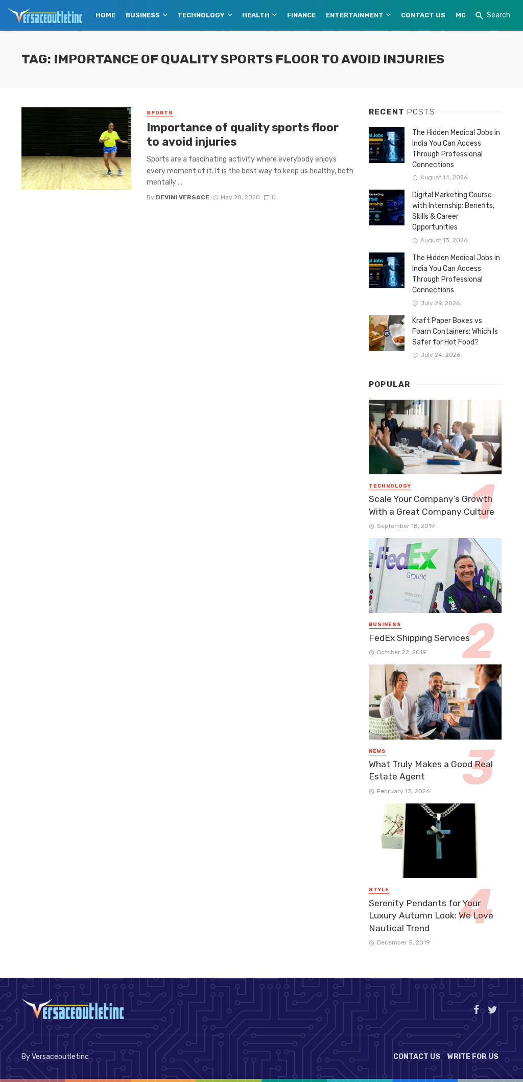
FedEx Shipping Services (419, 638)
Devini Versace (182, 197)
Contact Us (423, 15)
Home (105, 15)
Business (143, 15)
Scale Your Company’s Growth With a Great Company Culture (431, 505)
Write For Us (472, 1056)
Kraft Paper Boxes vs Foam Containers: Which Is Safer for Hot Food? (455, 331)
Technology (201, 15)
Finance (301, 15)
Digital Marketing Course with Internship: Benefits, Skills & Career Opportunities (453, 211)
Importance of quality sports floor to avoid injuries (243, 134)
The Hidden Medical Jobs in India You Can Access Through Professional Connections (456, 148)
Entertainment (355, 15)
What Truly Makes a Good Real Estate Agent (431, 770)
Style (379, 890)
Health (256, 15)
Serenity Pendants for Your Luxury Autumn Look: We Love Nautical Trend (431, 915)
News (377, 751)
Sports (160, 113)
